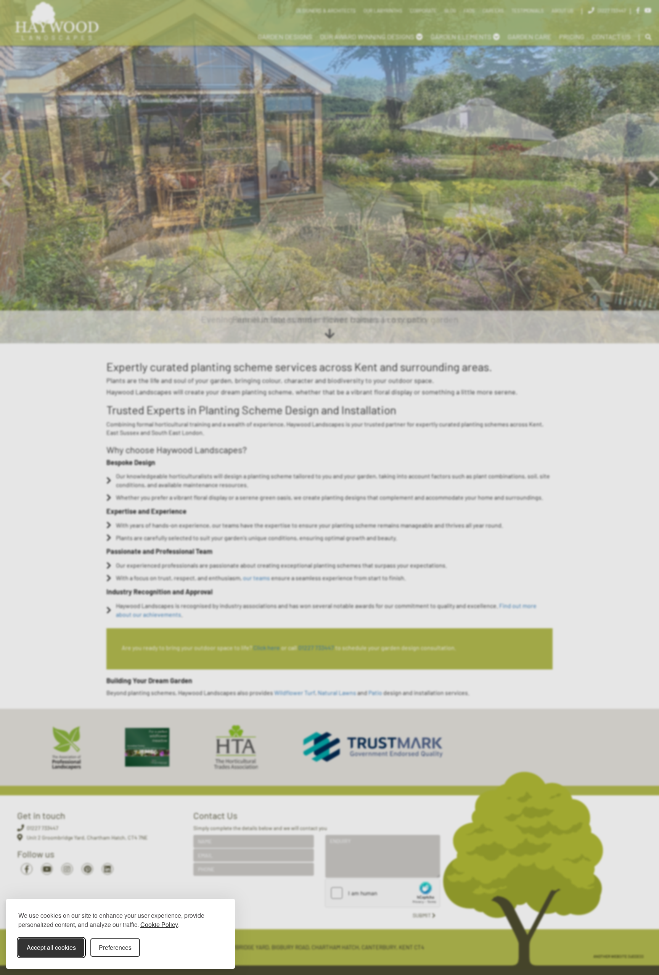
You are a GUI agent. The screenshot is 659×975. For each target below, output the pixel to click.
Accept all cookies (51, 947)
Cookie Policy (159, 924)
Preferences (115, 947)
